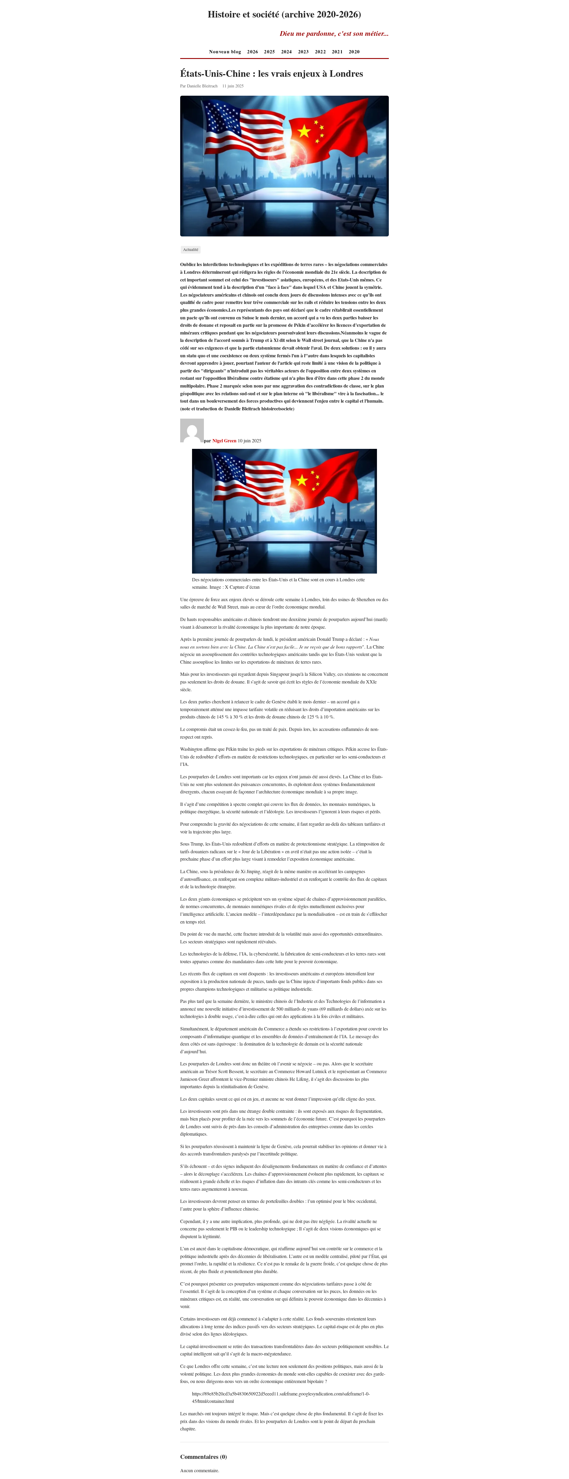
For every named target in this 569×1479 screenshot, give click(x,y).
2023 (303, 51)
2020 (354, 51)
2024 (286, 51)
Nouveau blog (225, 51)
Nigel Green (224, 440)
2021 (337, 51)
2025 (269, 51)
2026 (252, 51)
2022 (320, 51)
